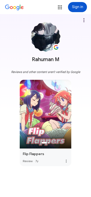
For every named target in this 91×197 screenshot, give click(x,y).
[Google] (14, 8)
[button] (60, 7)
